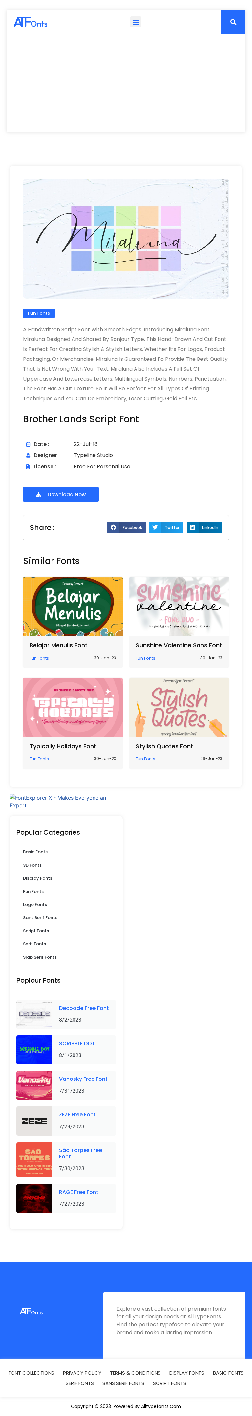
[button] (135, 21)
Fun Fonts (33, 891)
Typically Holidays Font (63, 746)
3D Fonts (32, 865)
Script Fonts (36, 931)
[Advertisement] (126, 83)
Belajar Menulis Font (59, 645)
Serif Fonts (34, 944)
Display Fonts (37, 878)
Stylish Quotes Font (164, 746)
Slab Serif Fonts (40, 957)
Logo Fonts (35, 904)
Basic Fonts (35, 852)
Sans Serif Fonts (40, 918)
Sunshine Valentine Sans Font (179, 645)
